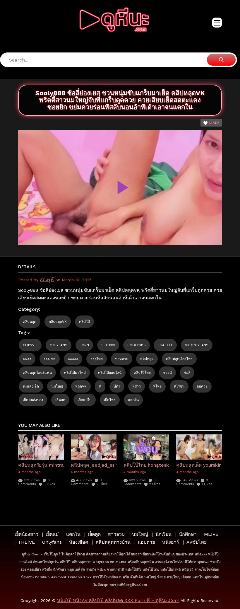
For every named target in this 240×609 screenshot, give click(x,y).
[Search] (221, 60)
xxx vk (50, 359)
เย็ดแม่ (52, 534)
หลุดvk (81, 386)
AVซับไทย (196, 542)
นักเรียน (163, 534)
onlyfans (58, 345)
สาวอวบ (116, 534)
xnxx (27, 359)
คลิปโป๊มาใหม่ (75, 373)
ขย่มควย (121, 359)
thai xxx (165, 345)
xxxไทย (96, 359)
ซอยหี (167, 373)
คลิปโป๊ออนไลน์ (109, 373)
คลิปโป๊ (84, 322)
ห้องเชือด (78, 542)
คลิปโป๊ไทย (142, 373)
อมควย (202, 386)
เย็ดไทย (110, 400)
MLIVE (211, 534)
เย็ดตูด (94, 534)
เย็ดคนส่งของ (33, 400)
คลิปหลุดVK (58, 322)
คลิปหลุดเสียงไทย (179, 359)
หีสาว (136, 386)
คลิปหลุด (29, 322)
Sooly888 (136, 345)
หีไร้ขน (179, 386)
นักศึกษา (188, 534)
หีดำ (117, 386)
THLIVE (26, 542)
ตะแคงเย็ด (31, 386)
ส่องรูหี (47, 279)
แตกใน (133, 400)
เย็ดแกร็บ (85, 400)
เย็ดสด (60, 400)
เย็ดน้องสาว (26, 534)
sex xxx (108, 345)
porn (84, 345)
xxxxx (73, 359)
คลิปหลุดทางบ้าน (113, 542)
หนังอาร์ (170, 542)
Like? (214, 123)
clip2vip (30, 345)
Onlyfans (52, 542)
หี (100, 386)
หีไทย (157, 386)
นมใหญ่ (57, 386)
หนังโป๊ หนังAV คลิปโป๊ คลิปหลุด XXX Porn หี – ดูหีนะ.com (118, 600)
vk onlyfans (196, 345)
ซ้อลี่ (187, 373)
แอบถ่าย (146, 542)
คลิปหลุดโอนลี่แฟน (37, 373)
